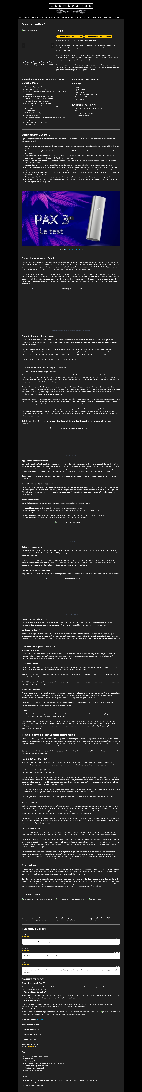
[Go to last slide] (23, 45)
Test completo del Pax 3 (73, 249)
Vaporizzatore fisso (52, 17)
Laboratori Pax (41, 1019)
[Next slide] (52, 45)
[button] (26, 63)
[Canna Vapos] (71, 7)
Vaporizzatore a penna (70, 17)
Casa (20, 17)
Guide (111, 17)
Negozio (83, 17)
